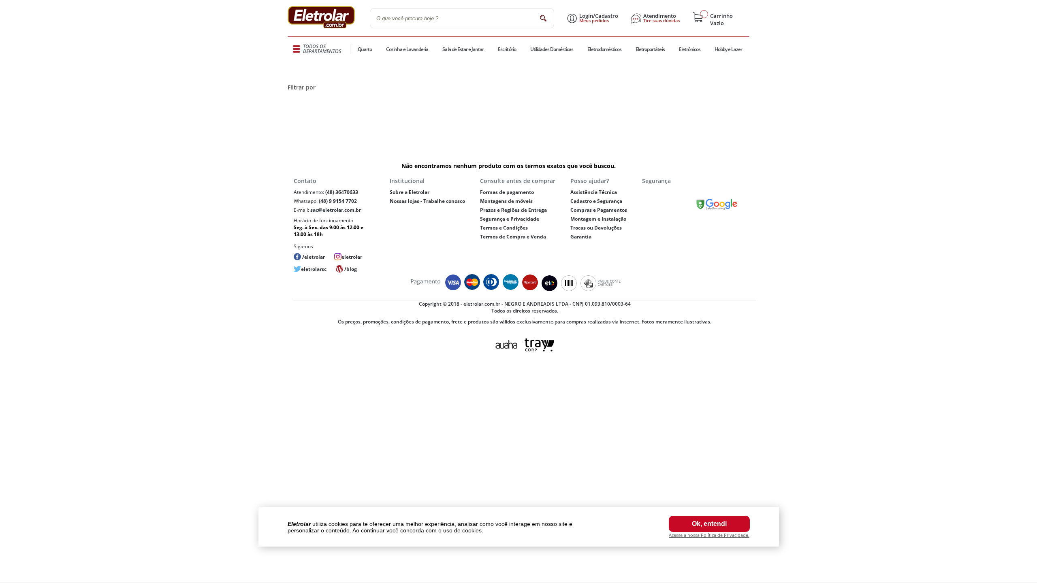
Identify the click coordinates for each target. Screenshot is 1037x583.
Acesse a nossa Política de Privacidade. (709, 535)
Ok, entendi (709, 523)
